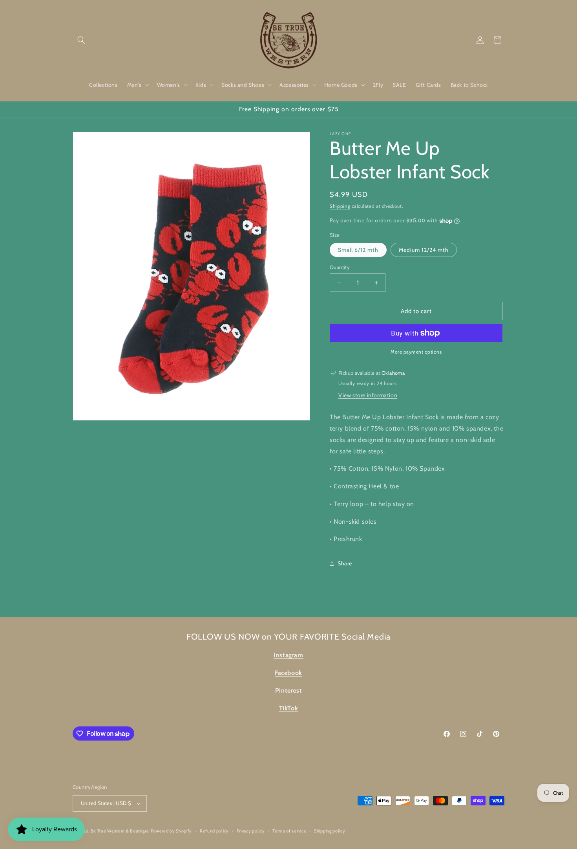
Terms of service (289, 831)
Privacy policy (251, 831)
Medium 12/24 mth (424, 249)
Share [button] (345, 563)
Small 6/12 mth (358, 249)
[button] (81, 40)
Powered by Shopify (171, 831)
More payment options (416, 352)
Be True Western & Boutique (120, 831)
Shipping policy (329, 831)
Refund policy (214, 831)
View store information (367, 395)
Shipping (340, 206)
